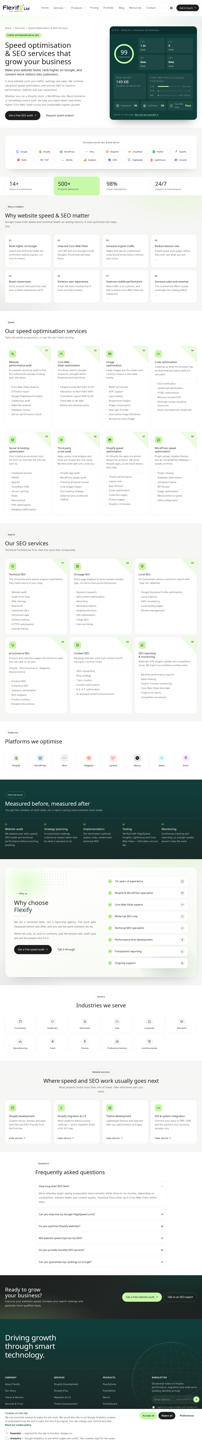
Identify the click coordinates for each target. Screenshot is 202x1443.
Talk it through (66, 949)
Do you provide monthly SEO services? (62, 1250)
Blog (121, 7)
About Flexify (12, 1384)
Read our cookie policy (18, 1424)
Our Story (10, 1390)
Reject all (167, 1415)
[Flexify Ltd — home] (16, 8)
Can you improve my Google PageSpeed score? (67, 1214)
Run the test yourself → (146, 114)
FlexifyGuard (110, 1403)
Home (45, 7)
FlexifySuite (109, 1384)
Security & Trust (14, 1403)
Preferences (187, 1415)
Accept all (148, 1415)
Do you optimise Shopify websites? (59, 1226)
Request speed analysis (60, 115)
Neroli (106, 1397)
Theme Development (65, 1403)
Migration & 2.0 (62, 1397)
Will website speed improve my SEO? (60, 1238)
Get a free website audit (140, 1297)
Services (58, 8)
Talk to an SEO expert (180, 1297)
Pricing (94, 7)
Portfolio (108, 7)
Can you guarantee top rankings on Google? (65, 1262)
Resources (135, 7)
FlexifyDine (109, 1390)
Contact (151, 7)
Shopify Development (66, 1384)
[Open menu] (171, 8)
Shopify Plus (61, 1390)
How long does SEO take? (54, 1186)
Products (76, 8)
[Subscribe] (196, 1399)
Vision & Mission (14, 1397)
